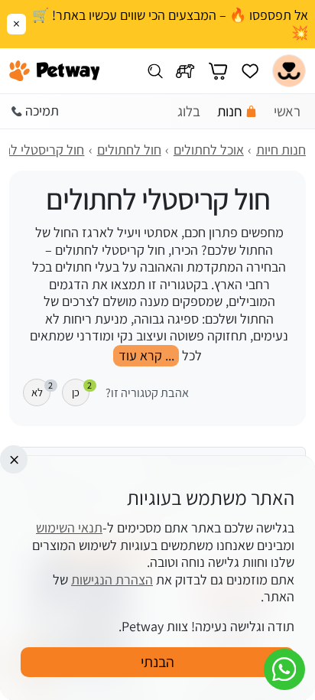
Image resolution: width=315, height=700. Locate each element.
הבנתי (157, 662)
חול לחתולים (129, 149)
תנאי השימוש (69, 527)
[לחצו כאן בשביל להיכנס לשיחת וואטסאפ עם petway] (284, 669)
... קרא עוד (146, 355)
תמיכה (42, 110)
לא (40, 389)
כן (80, 389)
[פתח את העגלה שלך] (218, 71)
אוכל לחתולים (209, 149)
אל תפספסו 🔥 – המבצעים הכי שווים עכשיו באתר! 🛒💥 (170, 24)
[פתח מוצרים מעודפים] (250, 71)
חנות (229, 111)
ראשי (287, 111)
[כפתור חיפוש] (155, 71)
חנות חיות (281, 149)
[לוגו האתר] (54, 71)
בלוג (188, 111)
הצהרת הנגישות (112, 579)
